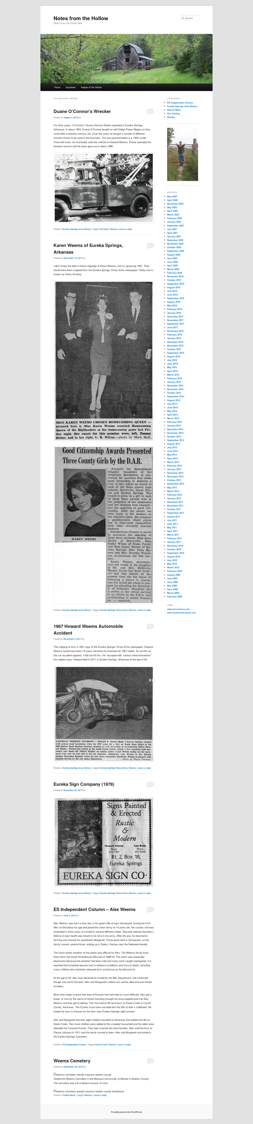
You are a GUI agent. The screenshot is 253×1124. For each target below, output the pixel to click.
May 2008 (172, 585)
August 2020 (173, 254)
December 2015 (175, 342)
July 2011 (172, 520)
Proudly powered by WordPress (126, 1111)
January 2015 (174, 382)
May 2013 (172, 454)
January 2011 (174, 541)
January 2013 (174, 469)
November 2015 (175, 345)
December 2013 (175, 429)
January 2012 (174, 498)
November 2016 (175, 331)
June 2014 (172, 407)
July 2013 (172, 447)
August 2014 (173, 400)
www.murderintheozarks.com (181, 612)
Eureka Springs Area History (77, 229)
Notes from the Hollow (81, 18)
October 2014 (174, 392)
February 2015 (174, 378)
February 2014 (174, 421)
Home (57, 87)
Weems (113, 229)
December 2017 (175, 316)
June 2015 (172, 363)
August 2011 (173, 516)
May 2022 (172, 207)
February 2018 (174, 309)
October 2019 (174, 280)
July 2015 (172, 360)
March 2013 (173, 462)
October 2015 (174, 349)
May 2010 (172, 563)
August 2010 (173, 556)
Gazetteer (71, 87)
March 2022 (173, 214)
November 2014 (175, 389)
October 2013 (174, 436)
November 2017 (175, 320)
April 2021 (172, 232)
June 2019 (172, 294)
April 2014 (172, 414)
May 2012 (172, 487)
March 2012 (173, 491)
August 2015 (173, 356)
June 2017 (172, 327)
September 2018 (175, 298)
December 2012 (175, 472)
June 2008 (172, 582)
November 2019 (175, 276)
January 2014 (174, 425)
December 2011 (175, 502)
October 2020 (174, 247)
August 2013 (173, 443)
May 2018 (172, 305)
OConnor (104, 229)
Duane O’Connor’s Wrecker (82, 111)
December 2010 (175, 545)
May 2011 (172, 527)
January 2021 (174, 236)
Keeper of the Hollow (91, 87)
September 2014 (175, 396)
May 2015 (172, 367)
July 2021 (172, 229)
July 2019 (172, 291)
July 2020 (172, 258)
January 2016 (174, 338)
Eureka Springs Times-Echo (114, 610)
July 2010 (172, 560)
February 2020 (174, 272)
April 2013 (172, 458)
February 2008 (174, 596)
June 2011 (172, 523)
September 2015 (175, 352)
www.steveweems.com (178, 609)
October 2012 (174, 480)
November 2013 (175, 432)
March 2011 (173, 534)
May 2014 (172, 411)
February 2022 (174, 218)
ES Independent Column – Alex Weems (94, 909)
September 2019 (175, 283)
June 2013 (172, 451)
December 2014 (175, 385)
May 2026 (172, 196)
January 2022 (174, 221)
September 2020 (175, 250)
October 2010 (174, 549)
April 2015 (172, 371)
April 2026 (172, 200)
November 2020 (175, 243)
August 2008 (173, 574)
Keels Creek (101, 1044)
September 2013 (175, 440)
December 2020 (175, 240)
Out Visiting (173, 113)
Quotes (171, 117)
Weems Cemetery (72, 1060)
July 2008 (172, 578)
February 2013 (174, 465)
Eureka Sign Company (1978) (84, 784)
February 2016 (174, 334)
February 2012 (174, 494)
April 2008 (172, 589)
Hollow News (69, 1095)
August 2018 (173, 301)
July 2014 (172, 403)
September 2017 (175, 323)
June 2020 (172, 261)
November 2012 (175, 476)
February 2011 (174, 538)
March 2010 (173, 567)
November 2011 (175, 505)
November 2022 (175, 203)
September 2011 (175, 512)
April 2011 (172, 531)
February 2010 (174, 571)
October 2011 (174, 509)
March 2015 (173, 374)
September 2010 (175, 553)
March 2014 (173, 418)
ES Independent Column (74, 1044)
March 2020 (173, 269)
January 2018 (174, 312)
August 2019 (173, 287)
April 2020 (172, 265)
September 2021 (175, 225)
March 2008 (173, 592)
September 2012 (175, 483)
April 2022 (172, 211)
